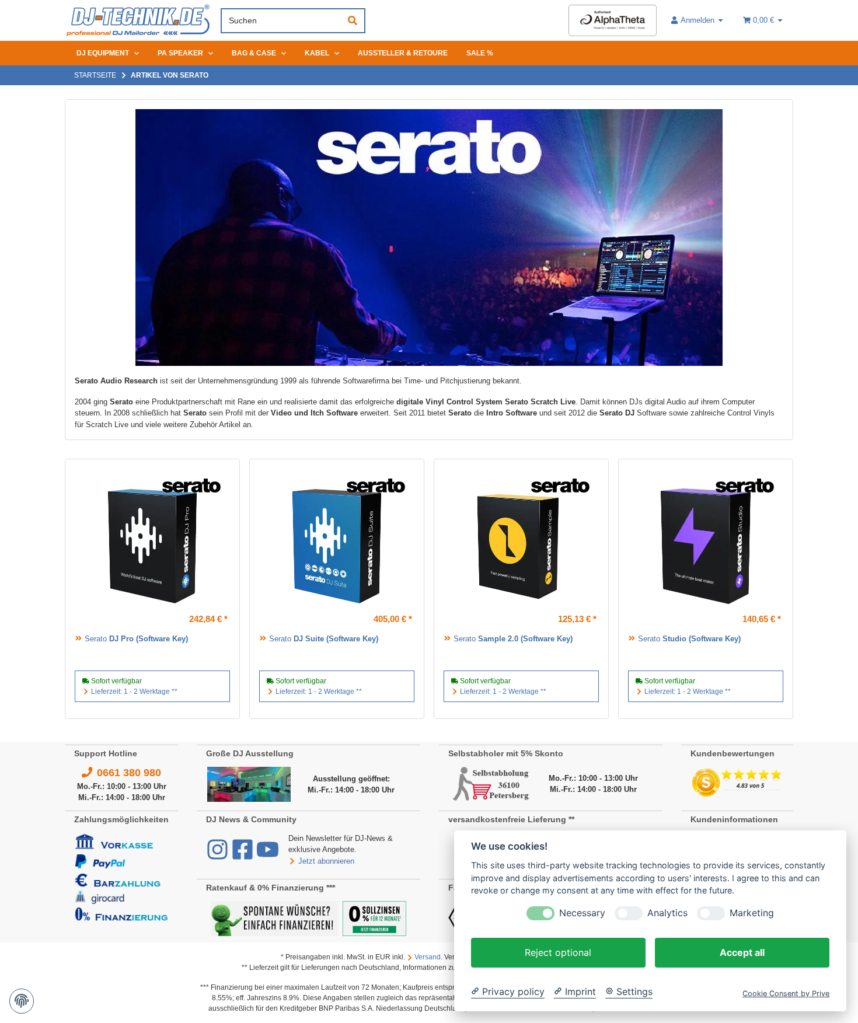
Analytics (667, 913)
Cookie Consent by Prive (785, 993)
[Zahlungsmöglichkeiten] (121, 876)
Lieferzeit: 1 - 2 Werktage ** (134, 691)
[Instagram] (218, 855)
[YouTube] (267, 855)
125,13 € (577, 619)
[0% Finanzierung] (374, 917)
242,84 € (208, 619)
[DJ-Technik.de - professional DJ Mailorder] (138, 21)
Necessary (582, 913)
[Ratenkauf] (274, 917)
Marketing (752, 913)
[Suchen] (352, 20)
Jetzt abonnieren (326, 861)
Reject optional (558, 952)
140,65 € (761, 619)
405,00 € (393, 619)
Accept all (742, 952)
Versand (427, 957)
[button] (697, 20)
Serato (136, 638)
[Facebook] (243, 855)
